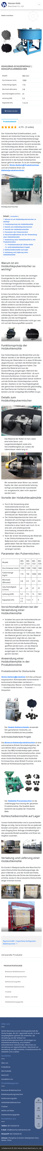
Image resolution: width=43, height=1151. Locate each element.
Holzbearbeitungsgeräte (14, 1002)
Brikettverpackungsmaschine (16, 977)
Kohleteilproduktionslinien (12, 170)
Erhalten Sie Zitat (11, 111)
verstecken (14, 216)
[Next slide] (38, 41)
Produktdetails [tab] (9, 121)
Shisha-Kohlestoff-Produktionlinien (24, 165)
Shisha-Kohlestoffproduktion (13, 677)
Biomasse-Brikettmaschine (15, 972)
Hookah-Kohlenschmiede (18, 727)
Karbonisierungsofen (13, 982)
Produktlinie (5, 1067)
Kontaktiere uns (7, 1079)
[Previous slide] (5, 41)
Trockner (8, 992)
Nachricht (5, 1075)
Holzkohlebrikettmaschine (14, 987)
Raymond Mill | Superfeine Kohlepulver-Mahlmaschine (19, 942)
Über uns (4, 1063)
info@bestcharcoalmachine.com (19, 1130)
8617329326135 (16, 1134)
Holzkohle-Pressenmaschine (20, 801)
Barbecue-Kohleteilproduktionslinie (20, 742)
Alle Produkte (6, 1071)
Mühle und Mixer (11, 997)
